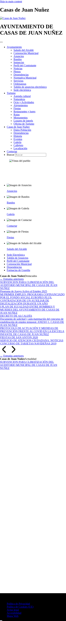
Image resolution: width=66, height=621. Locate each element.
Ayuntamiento (14, 47)
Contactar (12, 151)
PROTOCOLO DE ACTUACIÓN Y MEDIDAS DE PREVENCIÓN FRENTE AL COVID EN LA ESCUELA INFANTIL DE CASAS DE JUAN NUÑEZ (32, 331)
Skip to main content (11, 1)
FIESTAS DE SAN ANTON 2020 (19, 337)
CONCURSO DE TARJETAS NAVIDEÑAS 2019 (28, 343)
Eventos (18, 139)
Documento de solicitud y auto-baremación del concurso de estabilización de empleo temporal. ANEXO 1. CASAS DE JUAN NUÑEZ (32, 322)
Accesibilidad (14, 612)
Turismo (11, 93)
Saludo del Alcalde (24, 50)
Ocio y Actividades (24, 102)
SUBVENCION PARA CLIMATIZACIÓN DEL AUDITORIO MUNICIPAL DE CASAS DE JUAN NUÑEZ (28, 285)
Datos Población (22, 129)
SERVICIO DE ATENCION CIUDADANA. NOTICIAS (31, 340)
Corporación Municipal (26, 53)
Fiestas (17, 108)
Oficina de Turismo (24, 123)
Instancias (19, 62)
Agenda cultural (22, 96)
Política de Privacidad (18, 603)
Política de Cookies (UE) (20, 606)
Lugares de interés (23, 120)
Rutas (17, 114)
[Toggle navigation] (1, 42)
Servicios (18, 80)
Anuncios (19, 56)
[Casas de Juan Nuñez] (13, 18)
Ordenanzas (20, 83)
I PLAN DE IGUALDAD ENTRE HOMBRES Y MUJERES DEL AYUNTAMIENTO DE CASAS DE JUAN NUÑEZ (29, 309)
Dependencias (21, 74)
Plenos (17, 71)
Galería (17, 142)
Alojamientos (21, 105)
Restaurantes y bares (24, 111)
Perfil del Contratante (25, 65)
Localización (20, 148)
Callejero (18, 145)
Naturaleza (19, 99)
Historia (18, 136)
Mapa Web (12, 616)
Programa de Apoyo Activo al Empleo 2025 (23, 291)
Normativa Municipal (25, 77)
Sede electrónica (22, 90)
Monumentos (21, 117)
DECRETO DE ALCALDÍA (16, 315)
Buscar (11, 154)
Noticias (18, 68)
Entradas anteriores (12, 279)
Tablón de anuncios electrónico (30, 86)
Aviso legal (13, 609)
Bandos (18, 59)
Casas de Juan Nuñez (18, 126)
